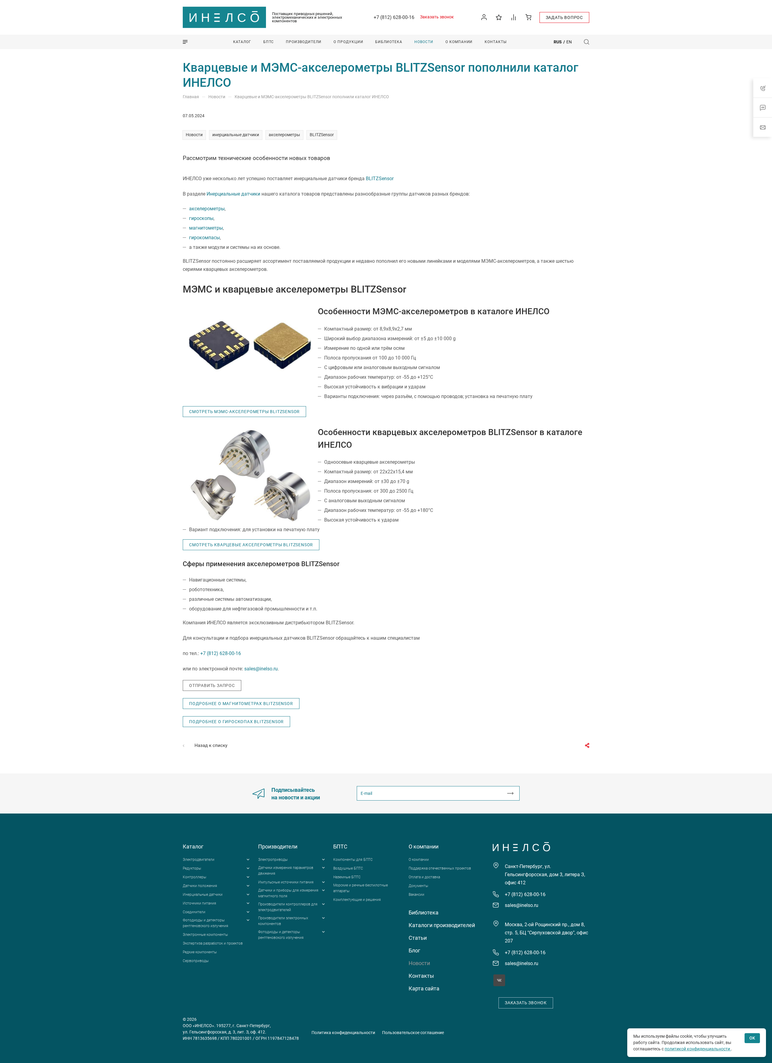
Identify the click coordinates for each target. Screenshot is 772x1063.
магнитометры (206, 228)
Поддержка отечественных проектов (440, 868)
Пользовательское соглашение (413, 1032)
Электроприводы (273, 860)
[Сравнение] (513, 17)
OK (752, 1038)
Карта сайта (424, 988)
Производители (277, 846)
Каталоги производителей (442, 925)
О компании (423, 846)
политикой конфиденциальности (698, 1048)
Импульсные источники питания (286, 882)
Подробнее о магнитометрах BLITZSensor (241, 703)
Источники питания (199, 903)
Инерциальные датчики (233, 194)
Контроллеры (194, 877)
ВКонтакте (499, 980)
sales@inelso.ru (261, 669)
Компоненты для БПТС (353, 860)
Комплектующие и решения (357, 900)
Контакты (421, 976)
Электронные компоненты (205, 935)
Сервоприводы (196, 961)
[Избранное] (499, 17)
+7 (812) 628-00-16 (394, 17)
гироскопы (201, 218)
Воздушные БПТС (348, 868)
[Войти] (484, 17)
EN (569, 41)
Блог (414, 950)
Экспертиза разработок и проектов (213, 943)
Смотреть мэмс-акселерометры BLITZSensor (244, 411)
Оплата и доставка (424, 877)
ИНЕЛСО (224, 17)
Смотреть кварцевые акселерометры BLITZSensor (251, 544)
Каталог (193, 846)
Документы (418, 886)
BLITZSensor (322, 134)
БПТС (340, 846)
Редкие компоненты (200, 952)
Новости (194, 134)
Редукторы (192, 868)
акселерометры (284, 134)
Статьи (418, 938)
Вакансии (416, 894)
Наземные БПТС (347, 877)
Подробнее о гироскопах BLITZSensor (236, 721)
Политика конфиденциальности (343, 1032)
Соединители (194, 912)
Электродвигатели (198, 860)
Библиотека (423, 912)
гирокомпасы (204, 237)
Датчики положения (200, 886)
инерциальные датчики (235, 134)
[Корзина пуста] (528, 17)
